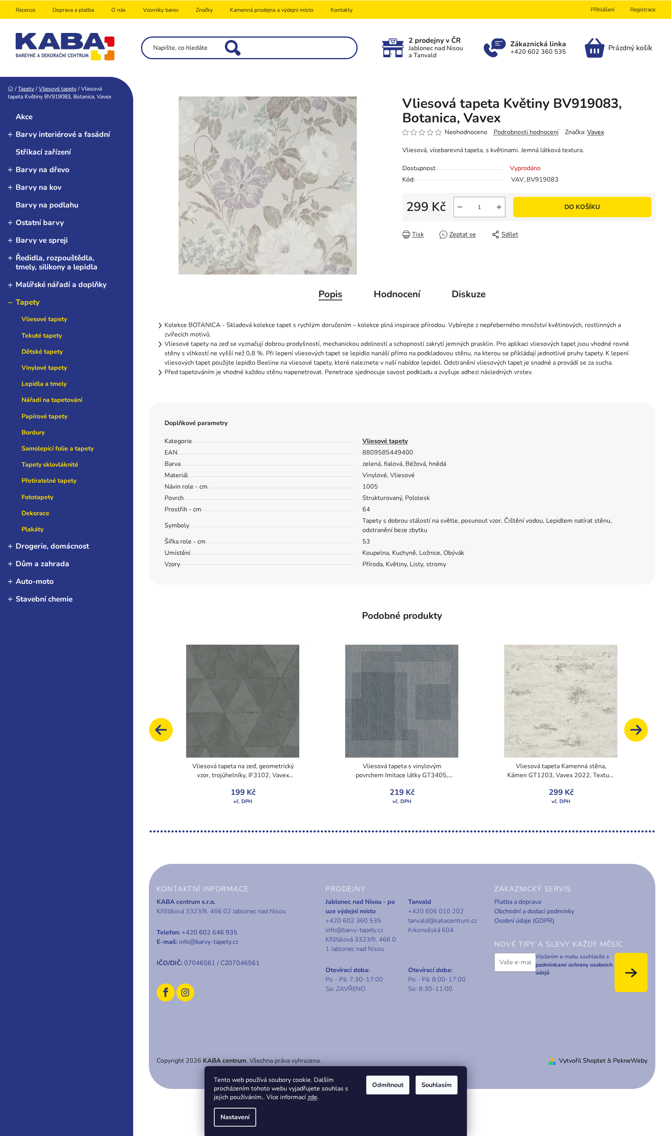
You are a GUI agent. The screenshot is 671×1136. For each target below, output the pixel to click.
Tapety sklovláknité (50, 464)
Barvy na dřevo (42, 170)
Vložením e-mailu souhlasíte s (574, 964)
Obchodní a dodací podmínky (534, 911)
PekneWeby (630, 1060)
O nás (118, 10)
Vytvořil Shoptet (582, 1060)
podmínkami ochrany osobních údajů (574, 968)
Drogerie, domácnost (52, 546)
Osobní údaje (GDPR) (524, 920)
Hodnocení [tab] (397, 294)
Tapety (28, 302)
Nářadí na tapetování (52, 400)
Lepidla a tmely (44, 384)
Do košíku (582, 207)
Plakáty (32, 529)
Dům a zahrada (42, 564)
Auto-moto (35, 581)
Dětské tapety (42, 351)
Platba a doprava (517, 902)
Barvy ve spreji (42, 240)
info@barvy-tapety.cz (208, 942)
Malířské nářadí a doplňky (61, 285)
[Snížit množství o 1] (460, 207)
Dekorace (35, 513)
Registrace (642, 9)
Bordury (33, 432)
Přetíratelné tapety (49, 480)
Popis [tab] (330, 294)
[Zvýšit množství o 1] (499, 207)
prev (164, 733)
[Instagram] (185, 992)
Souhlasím (436, 1085)
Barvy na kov (38, 187)
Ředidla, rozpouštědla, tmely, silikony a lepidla (57, 262)
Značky (204, 10)
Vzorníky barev (161, 10)
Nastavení (235, 1117)
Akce (24, 117)
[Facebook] (166, 992)
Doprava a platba (73, 10)
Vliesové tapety (44, 319)
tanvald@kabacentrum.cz (442, 920)
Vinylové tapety (44, 368)
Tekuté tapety (42, 335)
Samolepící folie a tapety (58, 448)
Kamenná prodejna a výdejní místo (271, 10)
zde (312, 1097)
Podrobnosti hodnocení (526, 132)
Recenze (25, 10)
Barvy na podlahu (47, 205)
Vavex (595, 132)
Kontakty (342, 10)
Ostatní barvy (40, 223)
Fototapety (37, 497)
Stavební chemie (44, 599)
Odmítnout (387, 1085)
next (639, 733)
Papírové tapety (44, 416)
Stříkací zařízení (43, 152)
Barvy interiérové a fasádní (63, 134)
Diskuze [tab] (469, 294)
